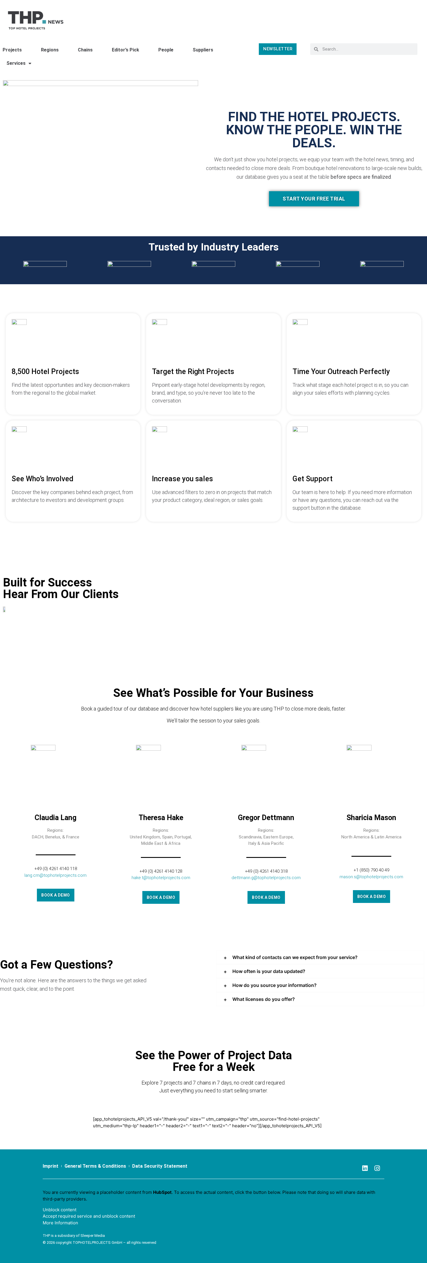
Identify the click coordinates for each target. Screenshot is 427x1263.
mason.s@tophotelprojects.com (371, 876)
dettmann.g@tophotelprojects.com (266, 877)
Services (16, 63)
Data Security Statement (159, 1166)
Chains (85, 50)
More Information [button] (60, 1223)
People (165, 50)
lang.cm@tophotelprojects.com (55, 875)
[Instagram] (377, 1168)
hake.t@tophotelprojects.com (161, 877)
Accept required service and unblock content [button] (89, 1216)
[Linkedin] (365, 1168)
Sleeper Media (92, 1235)
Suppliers (203, 50)
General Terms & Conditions (95, 1166)
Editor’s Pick (125, 50)
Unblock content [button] (59, 1209)
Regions (50, 50)
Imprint (50, 1166)
